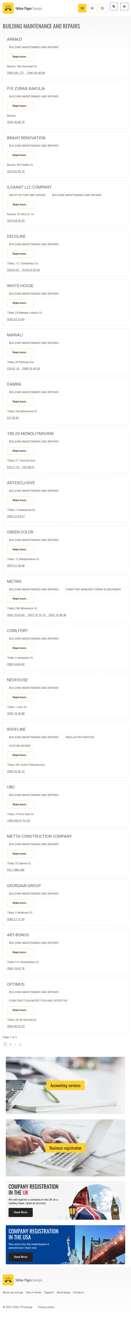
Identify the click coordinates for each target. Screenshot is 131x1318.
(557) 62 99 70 (16, 171)
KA (92, 8)
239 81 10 (13, 368)
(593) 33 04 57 (16, 516)
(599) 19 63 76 (16, 968)
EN (82, 8)
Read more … (20, 56)
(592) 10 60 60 (16, 615)
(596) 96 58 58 (35, 73)
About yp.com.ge (13, 1292)
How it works (33, 1292)
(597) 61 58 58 (16, 565)
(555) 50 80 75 (16, 122)
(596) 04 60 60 (16, 664)
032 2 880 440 (15, 870)
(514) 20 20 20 (30, 270)
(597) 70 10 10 (35, 615)
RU (102, 8)
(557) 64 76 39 (16, 220)
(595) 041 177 (15, 73)
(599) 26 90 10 (16, 771)
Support (49, 1292)
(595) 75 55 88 (16, 713)
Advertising (63, 1292)
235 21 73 (13, 467)
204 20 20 (13, 270)
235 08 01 (27, 467)
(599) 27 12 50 (16, 919)
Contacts (78, 1292)
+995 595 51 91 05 (18, 820)
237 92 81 (13, 417)
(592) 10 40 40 (56, 615)
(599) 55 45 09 (30, 368)
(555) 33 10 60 (16, 319)
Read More (20, 1212)
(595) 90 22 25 (16, 1026)
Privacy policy (46, 1307)
